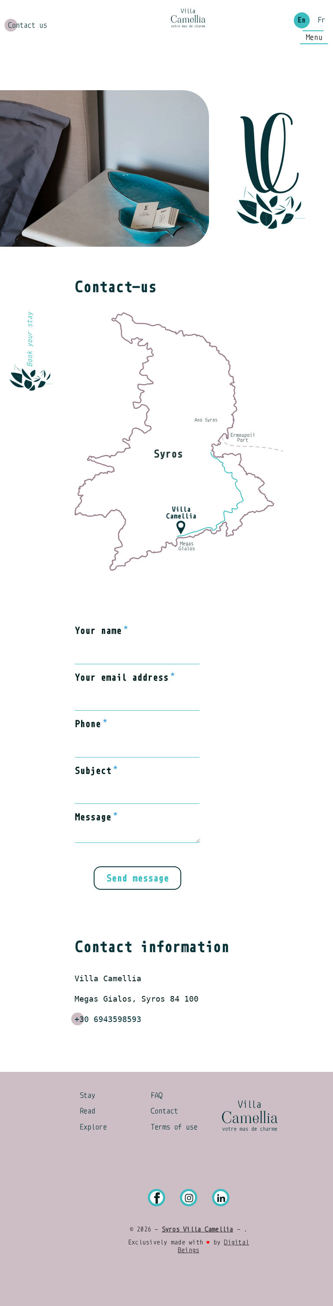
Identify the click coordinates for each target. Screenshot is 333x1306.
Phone (88, 724)
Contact (164, 1111)
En (301, 20)
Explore (93, 1127)
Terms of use (173, 1127)
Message (93, 817)
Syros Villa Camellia (197, 1229)
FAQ (156, 1095)
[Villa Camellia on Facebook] (156, 1198)
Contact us (27, 25)
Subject (93, 771)
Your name (98, 631)
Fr (321, 20)
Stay (87, 1095)
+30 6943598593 (108, 1019)
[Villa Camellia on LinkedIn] (220, 1198)
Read (87, 1111)
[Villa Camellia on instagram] (188, 1198)
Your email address (121, 677)
